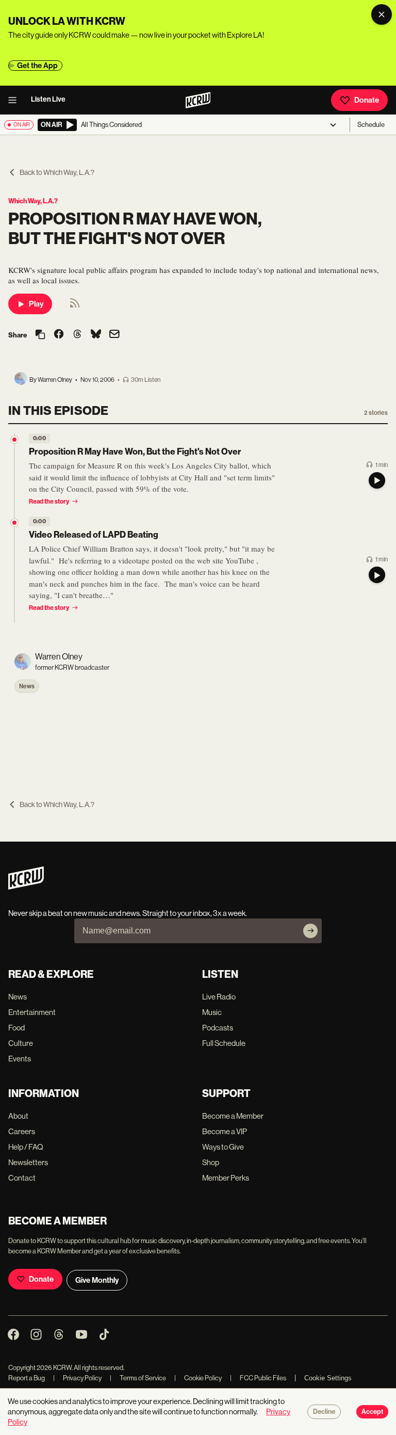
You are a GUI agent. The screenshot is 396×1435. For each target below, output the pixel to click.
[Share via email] (114, 335)
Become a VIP (224, 1131)
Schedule (371, 124)
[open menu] (15, 100)
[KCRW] (26, 886)
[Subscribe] (310, 931)
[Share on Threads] (77, 335)
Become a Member (232, 1115)
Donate (366, 100)
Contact (22, 1177)
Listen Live (48, 99)
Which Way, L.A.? (33, 201)
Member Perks (225, 1177)
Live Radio (219, 996)
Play (36, 304)
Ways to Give (223, 1146)
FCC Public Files (258, 1378)
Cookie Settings (328, 1378)
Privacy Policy (77, 1378)
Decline (324, 1412)
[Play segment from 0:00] (14, 439)
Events (19, 1058)
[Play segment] (377, 480)
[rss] (75, 306)
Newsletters (28, 1162)
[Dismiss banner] (381, 14)
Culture (20, 1043)
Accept (372, 1412)
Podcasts (217, 1027)
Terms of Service (138, 1378)
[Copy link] (40, 335)
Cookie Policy (198, 1378)
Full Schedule (223, 1043)
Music (212, 1012)
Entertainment (32, 1012)
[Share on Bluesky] (96, 335)
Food (16, 1027)
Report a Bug (26, 1378)
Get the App (37, 65)
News (27, 686)
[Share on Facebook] (59, 335)
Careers (21, 1131)
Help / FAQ (25, 1146)
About (18, 1115)
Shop (210, 1162)
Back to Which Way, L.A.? (57, 172)
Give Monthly (97, 1280)
